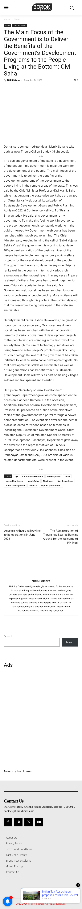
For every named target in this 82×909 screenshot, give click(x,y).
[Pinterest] (25, 89)
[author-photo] (41, 575)
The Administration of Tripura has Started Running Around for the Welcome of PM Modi (60, 536)
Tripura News (19, 25)
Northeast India (65, 480)
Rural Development (15, 485)
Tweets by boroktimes (18, 771)
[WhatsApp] (34, 89)
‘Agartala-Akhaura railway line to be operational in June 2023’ (22, 534)
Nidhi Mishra (13, 80)
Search (8, 636)
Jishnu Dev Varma (14, 480)
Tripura (33, 485)
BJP (16, 476)
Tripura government (51, 485)
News (17, 19)
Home (7, 19)
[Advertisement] (41, 721)
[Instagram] (18, 822)
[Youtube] (39, 822)
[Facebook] (7, 89)
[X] (16, 89)
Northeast (48, 480)
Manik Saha (33, 480)
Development (54, 476)
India (67, 476)
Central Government (32, 476)
